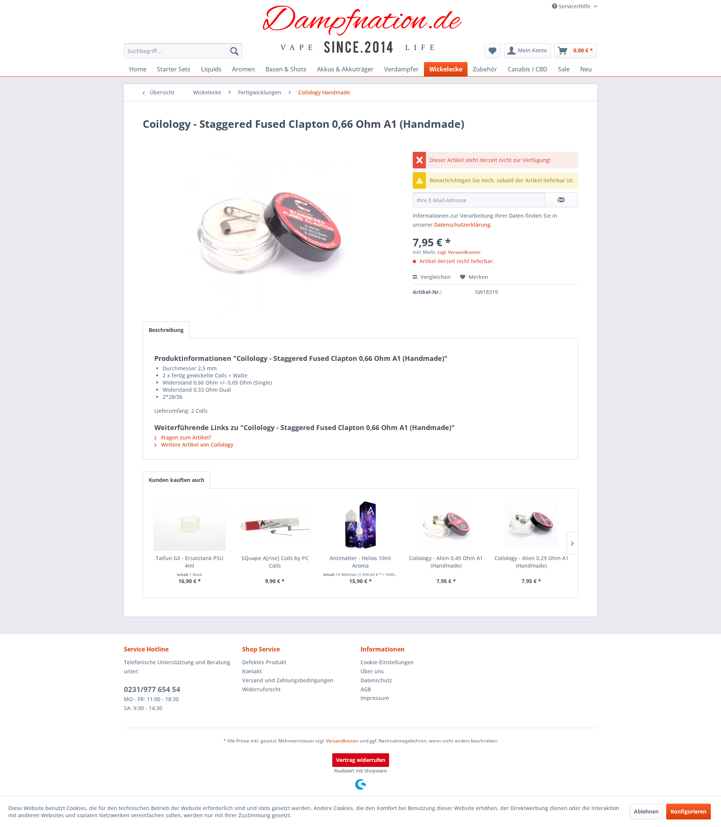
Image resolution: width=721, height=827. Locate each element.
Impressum (374, 697)
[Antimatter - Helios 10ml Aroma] (360, 524)
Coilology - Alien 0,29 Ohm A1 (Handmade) (532, 561)
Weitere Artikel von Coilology (196, 444)
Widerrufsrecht (261, 689)
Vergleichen (435, 276)
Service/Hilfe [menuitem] (574, 6)
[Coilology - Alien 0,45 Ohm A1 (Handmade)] (446, 524)
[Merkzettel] (492, 50)
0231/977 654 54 (152, 689)
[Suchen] (234, 50)
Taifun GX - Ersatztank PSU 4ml (189, 561)
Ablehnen (646, 811)
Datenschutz (376, 680)
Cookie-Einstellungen (387, 662)
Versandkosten (342, 741)
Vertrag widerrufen (360, 759)
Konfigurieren (688, 811)
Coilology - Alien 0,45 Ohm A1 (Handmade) (446, 561)
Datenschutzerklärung (462, 224)
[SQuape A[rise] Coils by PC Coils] (275, 524)
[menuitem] (183, 50)
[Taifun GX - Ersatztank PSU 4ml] (189, 524)
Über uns (372, 671)
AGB (365, 689)
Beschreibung (166, 329)
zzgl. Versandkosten (459, 252)
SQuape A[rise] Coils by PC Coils (275, 561)
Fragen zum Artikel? (185, 437)
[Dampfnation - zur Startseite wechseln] (362, 29)
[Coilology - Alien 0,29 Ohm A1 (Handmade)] (531, 524)
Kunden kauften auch (176, 479)
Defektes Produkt (264, 662)
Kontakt (252, 671)
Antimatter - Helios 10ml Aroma (360, 561)
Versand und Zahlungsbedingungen (287, 680)
